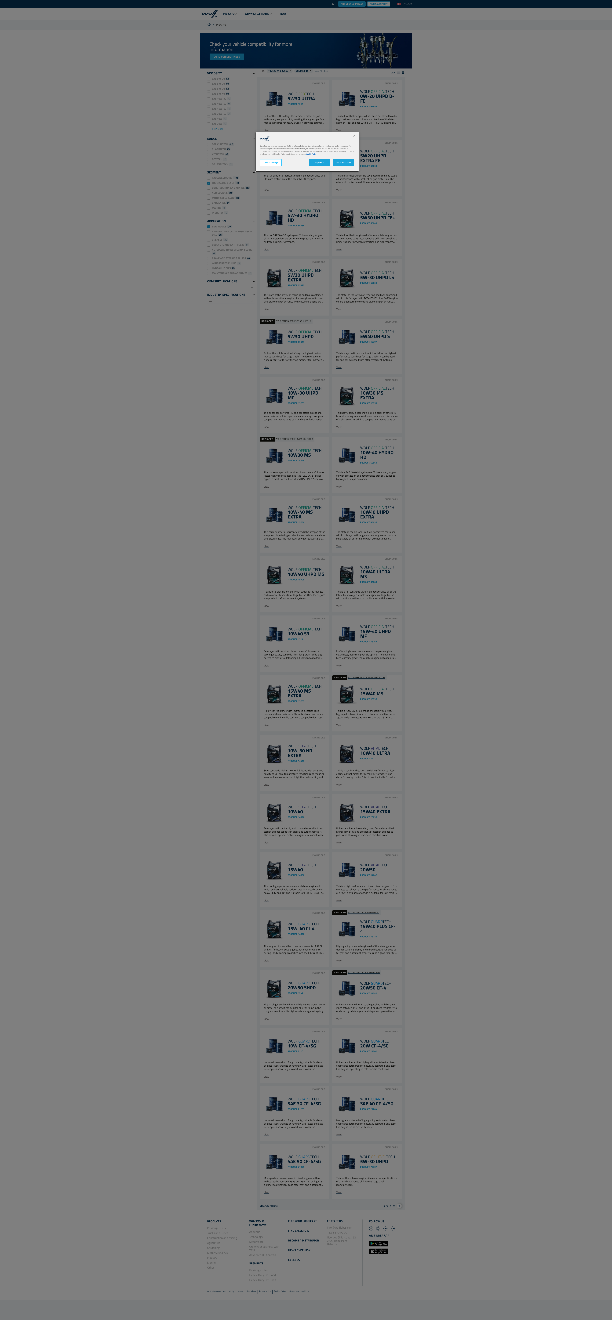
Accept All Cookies (343, 162)
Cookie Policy (311, 154)
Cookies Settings (271, 162)
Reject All (319, 162)
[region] (307, 152)
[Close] (354, 135)
